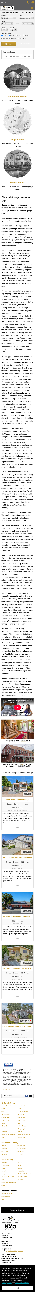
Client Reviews (5, 1196)
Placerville (4, 1126)
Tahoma (20, 1132)
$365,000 (27, 910)
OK (17, 1288)
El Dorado (21, 1114)
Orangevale (21, 1145)
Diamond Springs (23, 1111)
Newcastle (21, 1171)
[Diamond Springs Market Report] (17, 163)
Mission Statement (7, 1193)
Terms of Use (6, 1089)
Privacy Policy (7, 1283)
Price (3, 21)
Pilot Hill (20, 1123)
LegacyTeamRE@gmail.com (14, 1251)
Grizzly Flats (5, 1120)
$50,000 (27, 793)
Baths (12, 27)
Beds (3, 27)
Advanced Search (25, 43)
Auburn (20, 1165)
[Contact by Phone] (28, 2)
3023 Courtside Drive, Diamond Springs (17, 857)
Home (5, 35)
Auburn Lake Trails (7, 1106)
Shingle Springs (22, 1129)
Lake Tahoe (21, 1120)
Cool (2, 1111)
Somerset (4, 1132)
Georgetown (21, 1117)
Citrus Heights (22, 1148)
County (3, 15)
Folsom (3, 1145)
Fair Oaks (4, 1148)
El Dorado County (8, 1103)
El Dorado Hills (5, 1114)
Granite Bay (5, 1165)
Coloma (20, 1109)
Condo (12, 35)
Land (19, 35)
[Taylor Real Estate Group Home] (10, 1223)
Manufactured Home (9, 38)
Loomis (20, 1168)
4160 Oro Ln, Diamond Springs (17, 799)
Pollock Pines (22, 1126)
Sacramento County (9, 1142)
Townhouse (22, 38)
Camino (3, 1109)
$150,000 (27, 962)
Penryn (3, 1174)
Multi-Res (27, 35)
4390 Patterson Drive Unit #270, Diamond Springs (18, 1026)
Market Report (17, 182)
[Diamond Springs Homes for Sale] (17, 77)
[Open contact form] (33, 2)
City (20, 15)
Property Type (6, 33)
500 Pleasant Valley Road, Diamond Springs (18, 916)
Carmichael (4, 1151)
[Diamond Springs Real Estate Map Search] (17, 120)
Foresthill (4, 1171)
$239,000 (25, 1020)
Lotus (3, 1123)
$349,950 (27, 851)
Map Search (17, 139)
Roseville (4, 1162)
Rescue (3, 1129)
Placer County (7, 1159)
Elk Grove (4, 1154)
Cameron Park (22, 1106)
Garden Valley (5, 1117)
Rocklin (20, 1162)
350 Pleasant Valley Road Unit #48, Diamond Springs (18, 968)
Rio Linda (20, 1154)
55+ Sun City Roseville (24, 1174)
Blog (2, 1199)
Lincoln (3, 1168)
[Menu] (32, 7)
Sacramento (21, 1151)
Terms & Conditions (22, 1283)
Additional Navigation (17, 1210)
